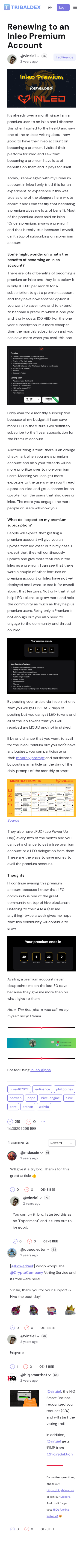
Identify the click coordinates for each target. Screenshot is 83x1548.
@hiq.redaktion (60, 1454)
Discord (65, 1497)
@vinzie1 (54, 1391)
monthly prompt (30, 757)
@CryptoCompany (26, 1272)
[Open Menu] (75, 7)
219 (17, 1122)
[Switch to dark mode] (50, 7)
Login (63, 7)
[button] (10, 1121)
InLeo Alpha (40, 1069)
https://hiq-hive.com (60, 1490)
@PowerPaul (22, 1266)
